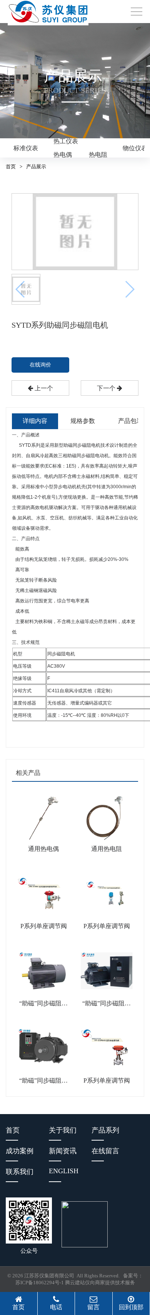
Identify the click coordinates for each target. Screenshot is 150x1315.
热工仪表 (65, 141)
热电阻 (98, 154)
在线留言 (105, 1151)
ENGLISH (63, 1171)
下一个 (107, 388)
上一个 (43, 388)
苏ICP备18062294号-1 (39, 1282)
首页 (11, 166)
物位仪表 (135, 148)
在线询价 (40, 365)
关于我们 (63, 1130)
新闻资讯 (63, 1151)
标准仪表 (25, 148)
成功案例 (19, 1151)
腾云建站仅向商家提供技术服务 (100, 1282)
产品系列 (105, 1130)
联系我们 (19, 1172)
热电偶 (62, 154)
